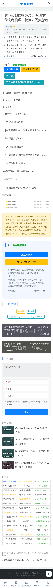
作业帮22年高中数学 (27, 490)
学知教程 (26, 573)
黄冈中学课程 (43, 544)
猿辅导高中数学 (43, 521)
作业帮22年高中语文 (43, 495)
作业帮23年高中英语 (11, 508)
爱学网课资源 (16, 586)
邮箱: (9, 388)
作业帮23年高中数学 (11, 504)
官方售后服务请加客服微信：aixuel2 (24, 82)
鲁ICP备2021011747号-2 (26, 575)
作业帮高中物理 (11, 517)
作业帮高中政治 (27, 513)
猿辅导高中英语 (27, 526)
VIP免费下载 (31, 69)
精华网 (10, 530)
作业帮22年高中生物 (11, 495)
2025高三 (27, 486)
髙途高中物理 (11, 304)
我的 (47, 586)
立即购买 (28, 254)
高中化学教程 (43, 530)
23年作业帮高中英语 (11, 486)
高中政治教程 (43, 535)
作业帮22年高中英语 (27, 495)
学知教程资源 (26, 586)
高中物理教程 (27, 539)
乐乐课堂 (43, 486)
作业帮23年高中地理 (43, 499)
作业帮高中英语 (43, 517)
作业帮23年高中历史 (27, 499)
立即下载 (13, 69)
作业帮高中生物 (27, 517)
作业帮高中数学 (43, 513)
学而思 (27, 521)
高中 (18, 27)
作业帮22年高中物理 (43, 490)
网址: (9, 395)
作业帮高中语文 (11, 521)
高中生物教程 (43, 539)
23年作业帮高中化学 (11, 481)
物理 (10, 27)
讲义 (27, 530)
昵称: (9, 382)
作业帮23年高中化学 (11, 499)
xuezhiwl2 (13, 33)
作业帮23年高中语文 (27, 508)
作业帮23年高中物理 (27, 504)
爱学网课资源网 (11, 560)
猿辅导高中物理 (11, 526)
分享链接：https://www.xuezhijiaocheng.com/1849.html (26, 317)
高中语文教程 (27, 544)
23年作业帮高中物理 (43, 481)
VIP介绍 (37, 586)
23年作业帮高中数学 (27, 481)
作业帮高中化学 (43, 508)
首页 (5, 586)
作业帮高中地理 (11, 513)
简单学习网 (43, 526)
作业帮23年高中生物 (43, 504)
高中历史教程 (11, 535)
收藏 (11, 76)
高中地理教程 (27, 535)
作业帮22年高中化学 (11, 490)
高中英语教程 (11, 544)
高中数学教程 (11, 539)
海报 (32, 311)
